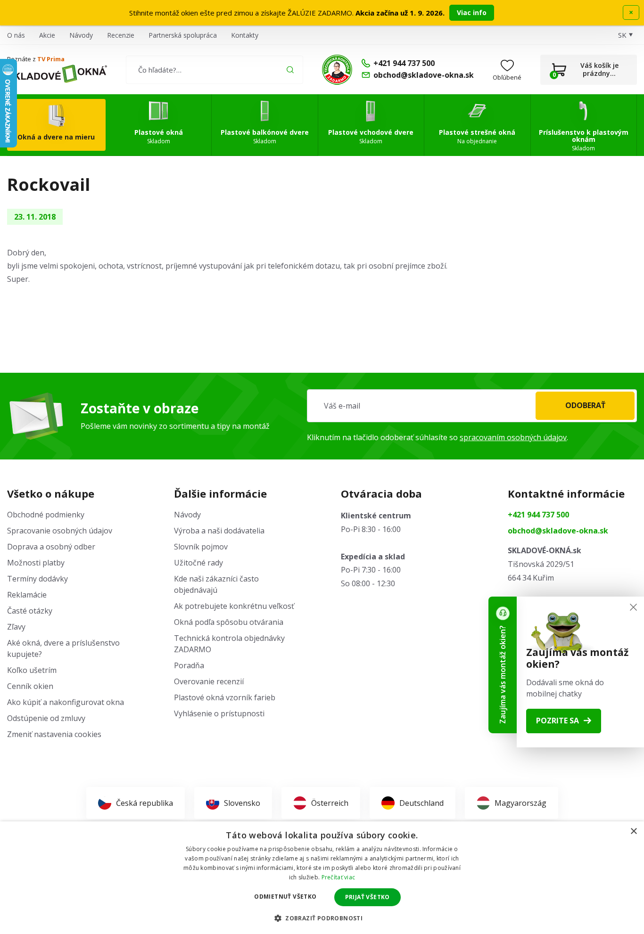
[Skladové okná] (57, 74)
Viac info (472, 12)
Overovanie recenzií (209, 681)
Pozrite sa (557, 720)
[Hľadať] (290, 69)
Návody (81, 35)
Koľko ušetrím (32, 670)
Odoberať (585, 405)
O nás (16, 35)
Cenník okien (30, 686)
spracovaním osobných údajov (513, 437)
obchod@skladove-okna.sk (558, 530)
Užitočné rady (198, 562)
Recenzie (120, 35)
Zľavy (16, 627)
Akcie (47, 35)
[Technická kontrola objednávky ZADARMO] (337, 70)
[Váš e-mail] (472, 405)
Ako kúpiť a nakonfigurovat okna (65, 702)
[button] (322, 918)
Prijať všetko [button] (367, 897)
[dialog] (322, 877)
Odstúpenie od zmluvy (46, 718)
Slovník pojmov (201, 546)
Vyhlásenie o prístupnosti (219, 713)
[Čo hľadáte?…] (214, 70)
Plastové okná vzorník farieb (224, 697)
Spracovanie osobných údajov (59, 530)
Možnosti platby (36, 562)
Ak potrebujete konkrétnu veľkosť (234, 606)
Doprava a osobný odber (51, 546)
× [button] (633, 831)
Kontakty (244, 35)
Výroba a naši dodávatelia (219, 530)
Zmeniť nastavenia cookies (54, 734)
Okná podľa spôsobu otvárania (228, 622)
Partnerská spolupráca (183, 35)
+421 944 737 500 (538, 514)
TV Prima (51, 59)
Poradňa (189, 665)
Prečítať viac (338, 877)
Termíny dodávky (37, 579)
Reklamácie (27, 595)
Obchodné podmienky (45, 514)
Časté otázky (29, 611)
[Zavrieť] (633, 607)
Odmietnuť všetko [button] (285, 897)
